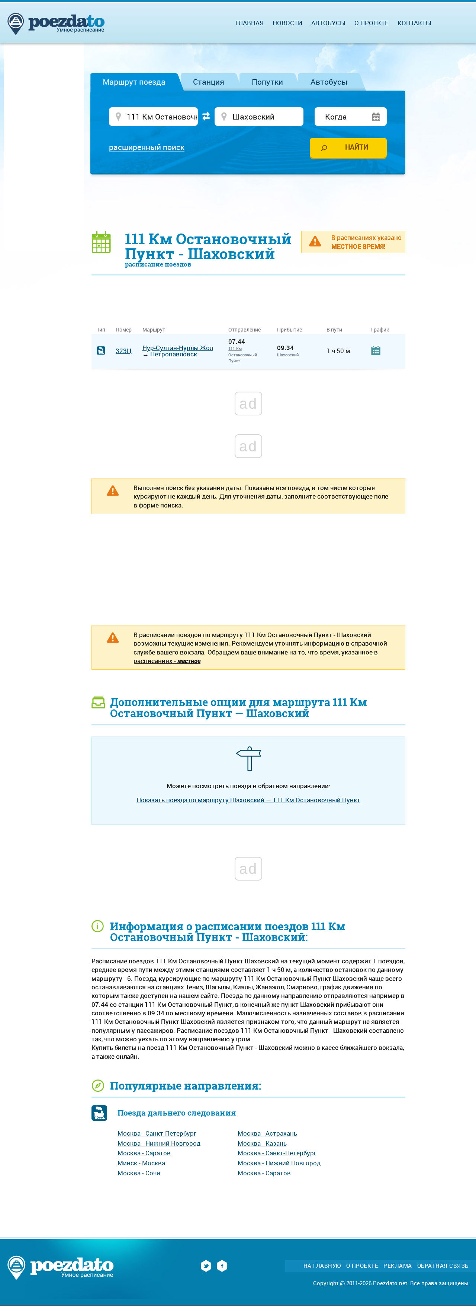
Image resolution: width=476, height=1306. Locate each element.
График (380, 329)
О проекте (371, 23)
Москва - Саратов (144, 1153)
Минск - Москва (141, 1163)
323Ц (124, 350)
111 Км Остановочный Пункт (242, 354)
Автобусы (329, 81)
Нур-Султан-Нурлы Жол (177, 347)
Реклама (397, 1265)
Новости (287, 23)
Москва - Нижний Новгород (159, 1143)
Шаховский (288, 354)
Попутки (267, 81)
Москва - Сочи (139, 1173)
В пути (334, 329)
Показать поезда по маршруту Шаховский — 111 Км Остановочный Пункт (248, 800)
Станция (208, 81)
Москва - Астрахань (267, 1133)
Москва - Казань (262, 1143)
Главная (249, 23)
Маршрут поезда (134, 81)
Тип (101, 329)
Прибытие (289, 329)
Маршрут (153, 329)
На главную (322, 1265)
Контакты (414, 23)
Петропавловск (173, 354)
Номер (124, 329)
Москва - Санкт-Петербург (157, 1133)
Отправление (247, 329)
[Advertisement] (248, 202)
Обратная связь (443, 1265)
